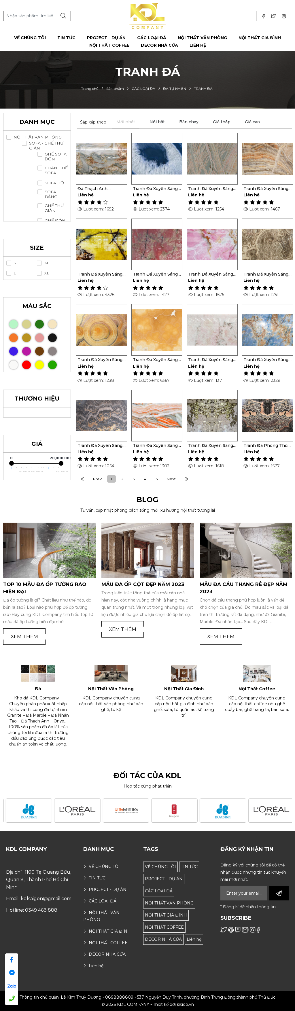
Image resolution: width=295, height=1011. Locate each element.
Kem (52, 324)
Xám (52, 351)
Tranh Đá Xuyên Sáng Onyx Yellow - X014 (99, 274)
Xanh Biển (13, 351)
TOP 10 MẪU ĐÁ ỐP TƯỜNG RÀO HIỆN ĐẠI (44, 587)
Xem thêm (24, 636)
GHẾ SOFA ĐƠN (56, 157)
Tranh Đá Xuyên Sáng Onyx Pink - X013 (155, 274)
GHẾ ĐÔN (55, 220)
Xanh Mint (13, 324)
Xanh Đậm (39, 324)
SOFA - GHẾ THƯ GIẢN (46, 146)
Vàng (39, 365)
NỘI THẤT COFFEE (164, 927)
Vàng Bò (26, 337)
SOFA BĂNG (51, 194)
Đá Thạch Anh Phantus (92, 188)
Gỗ (26, 324)
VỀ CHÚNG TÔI (160, 866)
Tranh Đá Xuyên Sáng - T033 (212, 445)
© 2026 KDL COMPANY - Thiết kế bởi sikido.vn (147, 1004)
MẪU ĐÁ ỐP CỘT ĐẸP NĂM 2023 (142, 584)
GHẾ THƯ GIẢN (54, 208)
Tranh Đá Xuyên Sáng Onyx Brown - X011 (265, 274)
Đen (52, 337)
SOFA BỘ (54, 183)
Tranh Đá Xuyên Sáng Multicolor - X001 (155, 445)
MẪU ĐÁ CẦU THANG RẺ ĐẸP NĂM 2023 (244, 587)
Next (171, 479)
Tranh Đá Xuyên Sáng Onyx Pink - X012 (210, 274)
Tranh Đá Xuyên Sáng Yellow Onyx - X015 (265, 188)
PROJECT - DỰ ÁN (164, 878)
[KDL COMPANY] (148, 15)
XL (46, 273)
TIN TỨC (189, 866)
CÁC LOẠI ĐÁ (159, 891)
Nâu (39, 351)
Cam (13, 337)
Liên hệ (194, 939)
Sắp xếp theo (93, 122)
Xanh (52, 365)
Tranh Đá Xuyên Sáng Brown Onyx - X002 (99, 445)
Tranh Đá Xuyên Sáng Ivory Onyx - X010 (99, 359)
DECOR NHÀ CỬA (163, 939)
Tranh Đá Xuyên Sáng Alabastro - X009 (155, 359)
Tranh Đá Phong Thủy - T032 (266, 445)
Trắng (13, 365)
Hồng (39, 337)
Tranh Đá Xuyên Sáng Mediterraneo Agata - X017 (155, 188)
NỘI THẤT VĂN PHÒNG (38, 137)
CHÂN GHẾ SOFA (56, 170)
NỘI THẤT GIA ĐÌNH (166, 915)
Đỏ (26, 365)
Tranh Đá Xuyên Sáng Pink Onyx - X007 (210, 359)
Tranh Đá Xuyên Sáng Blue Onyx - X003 (265, 359)
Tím (26, 351)
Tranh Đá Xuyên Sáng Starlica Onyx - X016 (210, 188)
